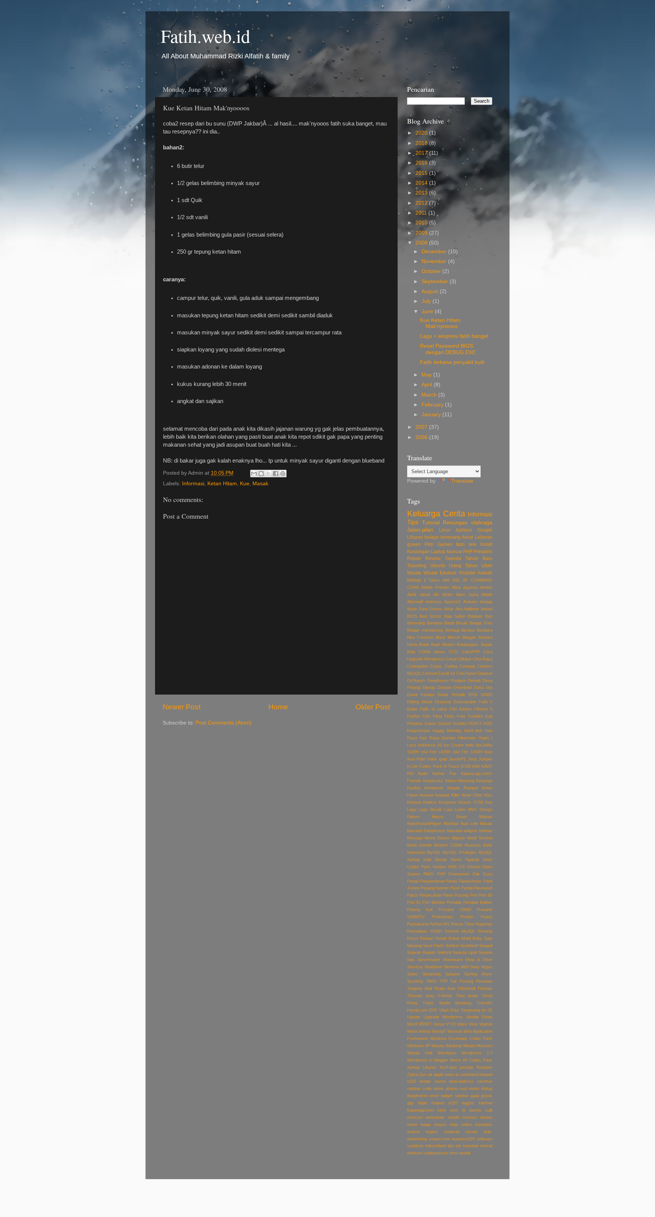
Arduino (470, 601)
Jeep (472, 759)
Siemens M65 (456, 967)
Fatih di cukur (433, 709)
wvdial (464, 1153)
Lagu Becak (430, 809)
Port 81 (414, 902)
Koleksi (429, 802)
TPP (444, 981)
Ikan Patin (416, 759)
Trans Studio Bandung (447, 1003)
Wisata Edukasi (439, 573)
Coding (451, 666)
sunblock (415, 1145)
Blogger (469, 637)
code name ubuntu (440, 1088)
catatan (414, 1088)
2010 (422, 223)
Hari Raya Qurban (437, 738)
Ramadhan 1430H (424, 931)
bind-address (461, 1081)
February (433, 405)
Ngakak (472, 859)
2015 (422, 173)
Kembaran (433, 788)
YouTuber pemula (456, 1067)
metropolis (435, 1117)
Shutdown (433, 967)
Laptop (438, 551)
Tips (412, 522)
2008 (422, 243)
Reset (412, 938)
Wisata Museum (477, 1045)
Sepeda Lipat (465, 952)
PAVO (428, 874)
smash (435, 1139)
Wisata (414, 573)
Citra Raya (482, 659)
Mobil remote (419, 845)
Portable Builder (477, 902)
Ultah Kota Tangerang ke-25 (465, 1010)
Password (483, 888)
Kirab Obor (472, 795)
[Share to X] (268, 473)
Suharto (452, 974)
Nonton (439, 866)
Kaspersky (433, 780)
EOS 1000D (480, 694)
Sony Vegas (481, 967)
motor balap (419, 1124)
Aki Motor (443, 594)
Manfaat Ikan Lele (460, 823)
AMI (446, 580)
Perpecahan (430, 895)
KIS (410, 773)
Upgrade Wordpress (443, 1017)
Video (462, 1024)
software (484, 1139)
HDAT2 (474, 723)
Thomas (484, 988)
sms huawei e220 (458, 1139)
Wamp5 (439, 1031)
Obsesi (473, 866)
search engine (422, 1131)
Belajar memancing (425, 630)
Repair (414, 558)
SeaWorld (469, 945)
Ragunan (484, 924)
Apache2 (452, 601)
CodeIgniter (417, 666)
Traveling (416, 565)
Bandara (434, 623)
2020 (422, 133)
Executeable (465, 701)
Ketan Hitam (222, 483)
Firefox (413, 716)
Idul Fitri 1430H (468, 752)
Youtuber (484, 1067)
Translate (462, 481)
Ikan (488, 752)
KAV (476, 766)
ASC (456, 580)
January (432, 414)
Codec (436, 666)
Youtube (467, 573)
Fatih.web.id (205, 36)
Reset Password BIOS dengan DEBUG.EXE (448, 349)
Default (474, 680)
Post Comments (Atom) (224, 723)
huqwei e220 (444, 1103)
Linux (444, 530)
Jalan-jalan (420, 530)
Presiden (483, 551)
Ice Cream (453, 745)
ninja (454, 1124)
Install (486, 544)
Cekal (451, 659)
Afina (456, 587)
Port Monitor (433, 902)
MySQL (434, 852)
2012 (422, 203)
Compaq (467, 666)
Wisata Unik (420, 1053)
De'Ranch (416, 680)
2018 (422, 143)
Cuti (460, 673)
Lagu (411, 809)
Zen (422, 1074)
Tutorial (431, 522)
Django (429, 687)
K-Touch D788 (457, 766)
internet (485, 1103)
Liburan (415, 537)
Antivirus (434, 601)
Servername (428, 959)
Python (435, 924)
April (428, 384)
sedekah (452, 1131)
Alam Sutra (467, 594)
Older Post (373, 707)
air (430, 1074)
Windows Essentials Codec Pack (461, 1038)
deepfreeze (417, 1095)
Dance (471, 673)
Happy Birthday (447, 730)
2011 (421, 213)
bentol (440, 1081)
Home (278, 707)
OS (462, 866)
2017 (422, 153)
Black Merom (448, 637)
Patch (412, 895)
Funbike (475, 716)
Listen (459, 809)
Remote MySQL (460, 931)
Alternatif (415, 601)
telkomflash (435, 1145)
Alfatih (486, 594)
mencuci (415, 1117)
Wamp (425, 1031)
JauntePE (457, 759)
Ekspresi (443, 701)
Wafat (412, 1031)
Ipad (443, 759)
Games (444, 544)
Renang (485, 931)
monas (414, 580)
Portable (454, 902)
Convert (429, 673)
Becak (462, 623)
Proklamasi (442, 916)
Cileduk (465, 659)
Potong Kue (420, 909)
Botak (424, 644)
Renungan (455, 522)
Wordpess (447, 1053)
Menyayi (415, 838)
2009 (422, 233)
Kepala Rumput (462, 788)
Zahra (412, 1074)
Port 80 (485, 895)
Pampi (412, 881)
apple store (444, 1074)
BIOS (412, 616)
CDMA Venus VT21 (438, 651)
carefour (484, 1081)
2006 (422, 437)
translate (471, 1145)
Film (429, 544)
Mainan (485, 816)
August (431, 291)
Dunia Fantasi (420, 694)
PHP (468, 551)
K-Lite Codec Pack (424, 766)
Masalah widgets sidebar (470, 830)
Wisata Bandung (446, 1045)
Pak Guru (482, 874)
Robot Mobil (459, 938)
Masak (260, 483)
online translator (476, 1124)
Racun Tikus (463, 924)
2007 (422, 427)
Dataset (485, 673)
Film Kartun (461, 709)
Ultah (486, 565)
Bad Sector (431, 616)
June (428, 311)
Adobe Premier (435, 587)
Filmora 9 (483, 709)
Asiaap (486, 601)
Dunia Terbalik (451, 694)
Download (463, 687)
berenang (450, 537)
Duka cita (483, 687)
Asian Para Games (424, 609)
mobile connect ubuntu (470, 1117)
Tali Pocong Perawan (471, 981)
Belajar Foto (481, 623)
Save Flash (433, 945)
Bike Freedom (420, 637)
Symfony (415, 981)
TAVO (431, 981)
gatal (474, 1095)
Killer (455, 795)
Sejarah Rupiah (421, 952)
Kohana (414, 802)
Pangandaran (432, 881)
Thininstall (466, 988)
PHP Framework (453, 874)
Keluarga (423, 513)
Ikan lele (466, 544)
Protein (466, 916)
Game (430, 723)
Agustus (470, 587)
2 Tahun (432, 580)
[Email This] (254, 473)
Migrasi (458, 838)
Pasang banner (435, 888)
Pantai (451, 881)
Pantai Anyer (470, 881)
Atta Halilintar (467, 609)
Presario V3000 (455, 909)
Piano (448, 895)
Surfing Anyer (478, 974)
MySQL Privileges (459, 852)
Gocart (444, 723)
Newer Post (182, 707)
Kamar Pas (444, 773)
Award (486, 609)
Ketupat (442, 795)
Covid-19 (446, 673)
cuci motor (469, 1088)
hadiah (485, 573)
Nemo (456, 859)
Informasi (193, 483)
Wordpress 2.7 (476, 1053)
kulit (488, 1110)
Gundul (459, 723)
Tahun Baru (478, 558)
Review (433, 558)
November (435, 261)
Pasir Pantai (461, 888)
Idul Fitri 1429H (436, 752)
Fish (426, 716)
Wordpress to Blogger (427, 1060)
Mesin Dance (437, 838)
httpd (422, 1103)
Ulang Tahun (463, 565)
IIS (439, 745)
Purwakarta (417, 924)
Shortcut (415, 967)
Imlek (432, 759)
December (435, 251)
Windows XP (418, 1045)
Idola (469, 745)
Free (461, 716)
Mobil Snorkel (479, 838)
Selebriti (444, 952)
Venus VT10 (444, 1024)
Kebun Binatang (460, 780)
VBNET (425, 1024)
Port (474, 895)
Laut (448, 809)
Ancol (467, 537)
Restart (427, 938)
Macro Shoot (449, 816)
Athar (449, 609)
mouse (440, 1124)
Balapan (475, 616)
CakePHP (471, 651)
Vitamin (485, 1024)
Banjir (449, 623)
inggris (468, 1103)
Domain (444, 687)
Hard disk (473, 730)
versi (453, 1153)
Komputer (447, 802)
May (427, 375)
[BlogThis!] (261, 473)
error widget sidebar (449, 1095)
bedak (425, 1081)
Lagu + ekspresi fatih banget (454, 336)
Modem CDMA (448, 845)
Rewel (441, 938)
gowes (414, 544)
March (430, 395)
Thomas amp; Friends (429, 995)
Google (484, 530)
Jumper (485, 759)
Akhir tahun (418, 594)
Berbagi (452, 630)
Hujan (483, 738)
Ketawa (426, 795)
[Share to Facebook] (275, 473)
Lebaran (483, 537)
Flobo (449, 716)
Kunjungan (418, 551)
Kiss (488, 795)
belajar (432, 537)
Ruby (477, 938)
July (427, 301)
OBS (452, 866)
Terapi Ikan (444, 988)
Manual (454, 551)
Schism (452, 945)
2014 (422, 183)
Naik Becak (435, 859)
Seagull (485, 945)
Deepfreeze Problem (446, 680)
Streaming (431, 974)
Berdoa (468, 630)
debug (486, 1088)
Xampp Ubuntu (421, 1067)
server (471, 1131)
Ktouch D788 (470, 802)
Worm (455, 1060)
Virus (473, 1024)
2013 (422, 193)
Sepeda (453, 558)
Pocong (461, 895)
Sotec (412, 974)
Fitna (437, 716)
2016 (422, 163)
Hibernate (467, 738)
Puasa (486, 916)
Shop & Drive (478, 959)
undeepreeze (435, 1153)
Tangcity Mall (419, 988)
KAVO (486, 766)
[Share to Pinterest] (283, 473)
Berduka (484, 630)
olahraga (481, 522)
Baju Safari (454, 616)
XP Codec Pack (477, 1060)
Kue (244, 483)
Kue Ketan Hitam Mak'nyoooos (440, 323)
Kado (423, 773)
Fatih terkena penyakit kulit (452, 362)
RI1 (446, 924)
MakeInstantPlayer (424, 823)
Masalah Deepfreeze (426, 830)
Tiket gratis (467, 995)
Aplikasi (464, 530)
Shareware (453, 959)
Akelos (486, 587)
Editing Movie (419, 701)
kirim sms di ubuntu (459, 1110)
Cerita (454, 513)
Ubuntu (437, 565)
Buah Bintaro (443, 644)
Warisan (454, 1031)
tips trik (454, 1145)
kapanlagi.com (420, 1110)
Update (413, 1017)
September (436, 281)
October (432, 271)
